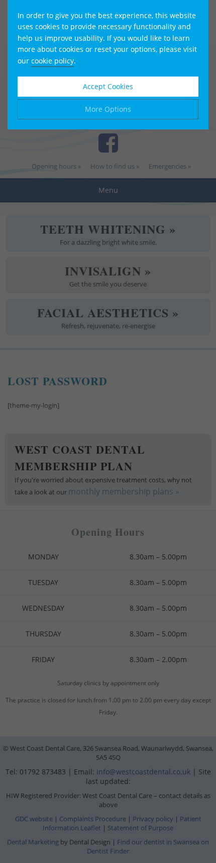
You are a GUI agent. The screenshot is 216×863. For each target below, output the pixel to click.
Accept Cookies (108, 86)
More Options (108, 109)
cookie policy (52, 60)
